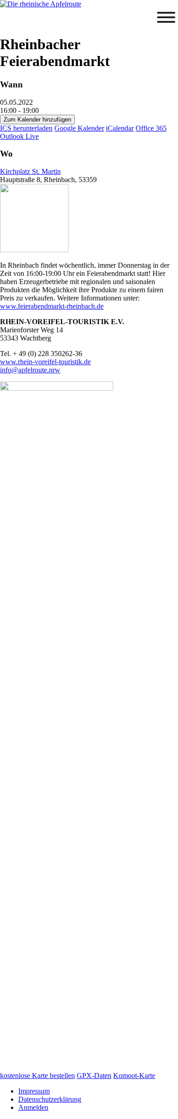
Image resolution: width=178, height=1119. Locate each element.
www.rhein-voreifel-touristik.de (45, 362)
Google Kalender (79, 128)
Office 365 (151, 128)
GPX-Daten (94, 1075)
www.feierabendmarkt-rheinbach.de (52, 306)
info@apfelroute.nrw (30, 370)
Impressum (34, 1091)
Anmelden (33, 1107)
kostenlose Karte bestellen (37, 1075)
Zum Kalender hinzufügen (37, 119)
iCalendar (120, 128)
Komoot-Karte (134, 1075)
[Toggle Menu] (166, 17)
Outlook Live (19, 136)
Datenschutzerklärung (49, 1099)
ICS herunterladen (26, 128)
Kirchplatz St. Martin (30, 171)
